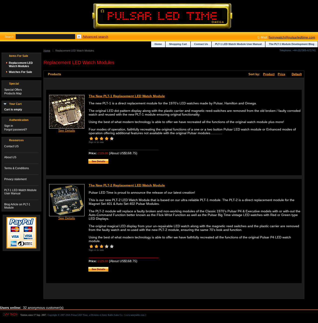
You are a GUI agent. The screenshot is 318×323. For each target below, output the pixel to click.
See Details (66, 130)
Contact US (11, 146)
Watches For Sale (20, 72)
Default (297, 74)
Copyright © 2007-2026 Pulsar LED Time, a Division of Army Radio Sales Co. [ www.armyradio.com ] (96, 315)
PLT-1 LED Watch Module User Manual (20, 192)
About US (10, 157)
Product (268, 74)
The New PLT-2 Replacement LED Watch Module (127, 185)
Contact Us (201, 44)
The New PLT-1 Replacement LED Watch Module (127, 96)
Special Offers (13, 89)
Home (47, 50)
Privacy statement (15, 179)
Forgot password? (15, 129)
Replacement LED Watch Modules (21, 64)
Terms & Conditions (16, 168)
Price (281, 74)
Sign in (8, 125)
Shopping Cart (178, 44)
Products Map (13, 93)
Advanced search (95, 36)
